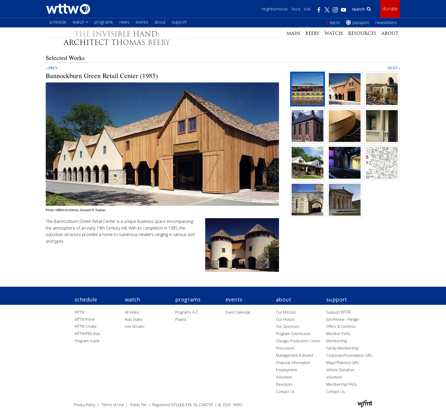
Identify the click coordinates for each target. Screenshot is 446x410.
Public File (138, 404)
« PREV (52, 67)
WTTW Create (86, 326)
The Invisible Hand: (117, 34)
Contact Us (285, 391)
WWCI (238, 404)
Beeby (312, 33)
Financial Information (293, 362)
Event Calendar (238, 312)
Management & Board (294, 355)
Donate (390, 8)
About (160, 22)
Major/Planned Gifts (342, 362)
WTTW (79, 312)
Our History (285, 319)
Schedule (58, 22)
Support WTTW (338, 312)
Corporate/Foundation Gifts (349, 355)
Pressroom (285, 348)
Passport (361, 22)
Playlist (180, 319)
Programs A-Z (186, 312)
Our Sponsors (287, 326)
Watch (78, 22)
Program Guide (87, 340)
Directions (284, 384)
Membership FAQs (341, 384)
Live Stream (134, 326)
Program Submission (293, 333)
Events (142, 22)
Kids (307, 8)
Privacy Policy (84, 404)
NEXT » (394, 67)
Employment (286, 369)
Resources (362, 33)
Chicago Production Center (298, 340)
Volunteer (284, 377)
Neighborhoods (274, 8)
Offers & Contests (341, 326)
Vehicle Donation (340, 369)
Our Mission (286, 312)
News (124, 22)
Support (179, 22)
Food (296, 8)
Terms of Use (113, 404)
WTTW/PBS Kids (87, 333)
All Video (132, 312)
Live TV (335, 22)
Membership (336, 340)
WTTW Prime (85, 319)
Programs (103, 22)
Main (293, 33)
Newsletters (386, 22)
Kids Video (133, 319)
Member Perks (338, 333)
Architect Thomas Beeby (117, 42)
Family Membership (342, 348)
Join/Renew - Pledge (342, 319)
